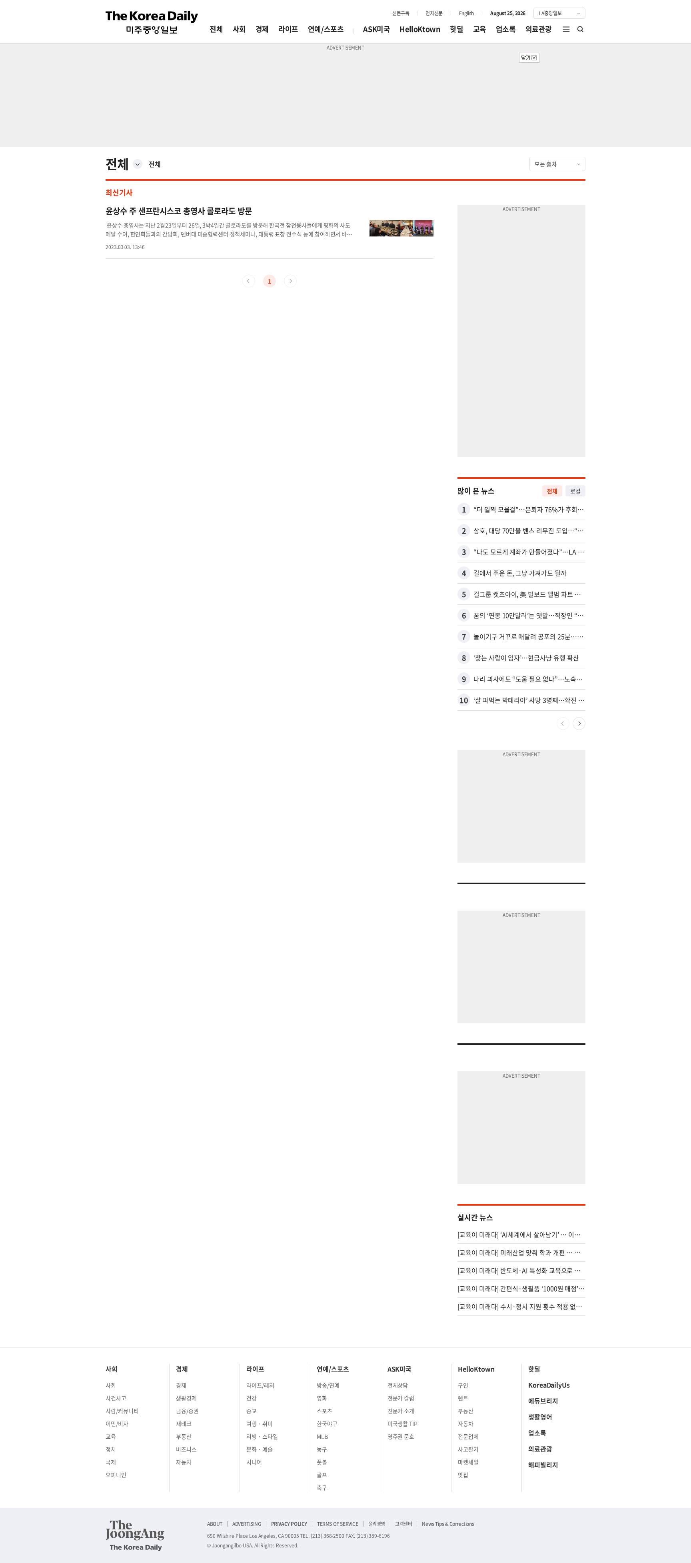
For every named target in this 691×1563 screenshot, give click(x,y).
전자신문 (433, 13)
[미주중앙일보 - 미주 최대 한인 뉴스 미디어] (152, 22)
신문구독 (400, 13)
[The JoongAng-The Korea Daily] (135, 1535)
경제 (262, 29)
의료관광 (538, 29)
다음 (579, 723)
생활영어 (540, 1416)
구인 (463, 1385)
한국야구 (327, 1423)
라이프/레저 (260, 1385)
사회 (239, 29)
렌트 (463, 1398)
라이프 (288, 29)
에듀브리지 (543, 1401)
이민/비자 (117, 1423)
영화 (322, 1398)
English (466, 13)
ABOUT (214, 1523)
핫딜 (456, 29)
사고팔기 (468, 1449)
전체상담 (397, 1385)
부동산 (184, 1436)
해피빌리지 (543, 1464)
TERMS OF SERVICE (337, 1523)
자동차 (184, 1462)
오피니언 (116, 1475)
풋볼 (322, 1462)
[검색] (580, 29)
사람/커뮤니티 (122, 1411)
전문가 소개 (401, 1411)
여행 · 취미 (259, 1423)
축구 (322, 1487)
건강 (251, 1398)
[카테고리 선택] (137, 164)
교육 (479, 29)
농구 (322, 1449)
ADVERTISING (246, 1523)
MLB (322, 1436)
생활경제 (186, 1398)
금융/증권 (187, 1411)
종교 (251, 1411)
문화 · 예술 (259, 1449)
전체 (216, 29)
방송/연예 (328, 1385)
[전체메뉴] (566, 29)
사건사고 (116, 1398)
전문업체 (468, 1436)
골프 (322, 1475)
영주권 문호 (401, 1436)
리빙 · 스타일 (262, 1436)
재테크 (184, 1423)
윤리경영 (376, 1523)
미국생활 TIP (402, 1423)
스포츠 (324, 1411)
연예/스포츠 (326, 29)
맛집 (463, 1475)
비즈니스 (186, 1449)
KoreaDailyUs (549, 1385)
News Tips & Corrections (448, 1523)
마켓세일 (468, 1462)
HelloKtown (419, 29)
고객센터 (403, 1523)
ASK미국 (376, 29)
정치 (111, 1449)
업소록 (506, 29)
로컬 (575, 491)
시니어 (254, 1462)
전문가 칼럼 (401, 1398)
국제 (111, 1462)
